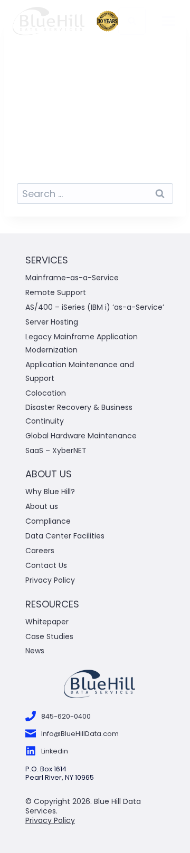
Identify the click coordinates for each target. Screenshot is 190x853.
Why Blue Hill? (50, 491)
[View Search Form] (132, 21)
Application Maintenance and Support (79, 371)
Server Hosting (51, 322)
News (34, 650)
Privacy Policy (50, 580)
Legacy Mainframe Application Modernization (81, 343)
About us (41, 506)
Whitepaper (48, 621)
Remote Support (55, 292)
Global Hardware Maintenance (81, 435)
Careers (39, 550)
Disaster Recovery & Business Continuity (78, 414)
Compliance (48, 521)
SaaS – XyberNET (56, 450)
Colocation (45, 393)
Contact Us (46, 565)
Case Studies (49, 636)
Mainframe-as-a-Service (72, 277)
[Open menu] (168, 21)
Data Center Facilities (64, 536)
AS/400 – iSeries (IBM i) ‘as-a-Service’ (94, 307)
